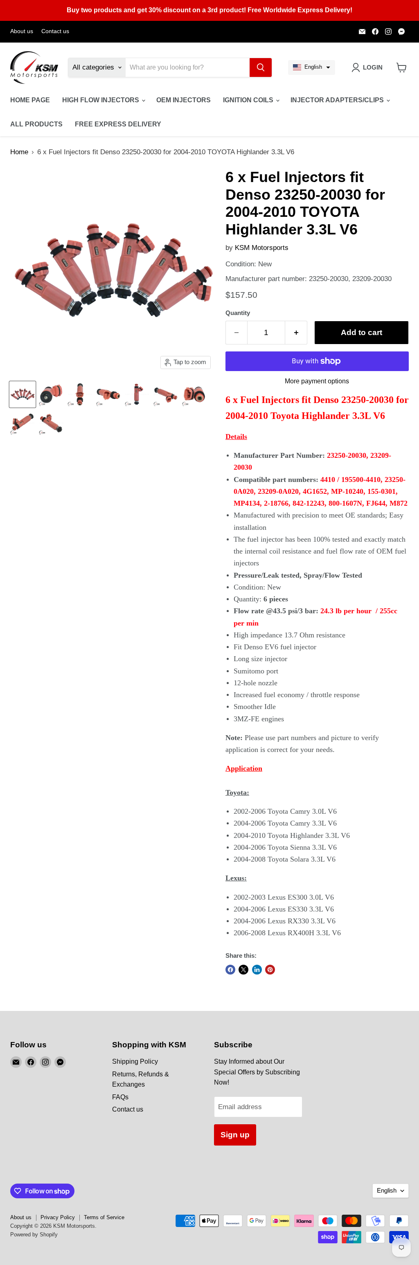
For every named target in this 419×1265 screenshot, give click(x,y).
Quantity (237, 313)
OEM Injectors (183, 100)
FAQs (120, 1097)
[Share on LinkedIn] (257, 970)
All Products (36, 124)
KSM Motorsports (261, 248)
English (386, 1190)
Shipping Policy (135, 1061)
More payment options (317, 381)
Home (19, 152)
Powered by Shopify (34, 1234)
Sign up (235, 1134)
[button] (311, 67)
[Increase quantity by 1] (296, 332)
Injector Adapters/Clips (338, 100)
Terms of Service (104, 1217)
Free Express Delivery (118, 124)
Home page (30, 100)
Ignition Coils (249, 100)
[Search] (261, 67)
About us (21, 31)
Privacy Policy (58, 1217)
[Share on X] (243, 970)
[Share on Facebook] (230, 970)
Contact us (55, 31)
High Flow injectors (101, 100)
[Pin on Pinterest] (270, 970)
